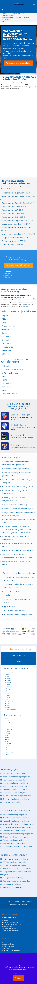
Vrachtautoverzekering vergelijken (16, 881)
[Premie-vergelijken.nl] (18, 4)
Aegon (5, 316)
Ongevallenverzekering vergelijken (17, 827)
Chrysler (8, 682)
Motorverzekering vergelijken (14, 780)
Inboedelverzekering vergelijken (16, 821)
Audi (7, 674)
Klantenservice (18, 655)
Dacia (8, 684)
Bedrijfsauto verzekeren (12, 887)
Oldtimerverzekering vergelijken (16, 799)
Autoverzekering (16, 14)
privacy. (25, 969)
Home (4, 14)
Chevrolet (9, 680)
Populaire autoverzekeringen (18, 649)
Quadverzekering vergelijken (14, 793)
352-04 (4, 21)
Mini (7, 720)
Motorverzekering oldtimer (13, 802)
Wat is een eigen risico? (14, 611)
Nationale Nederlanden (12, 369)
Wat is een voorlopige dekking (15, 469)
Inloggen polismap (8, 944)
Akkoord (18, 978)
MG (7, 718)
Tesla (7, 748)
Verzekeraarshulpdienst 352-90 (16, 224)
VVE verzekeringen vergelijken (15, 865)
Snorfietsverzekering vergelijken (16, 789)
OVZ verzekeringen (10, 373)
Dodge (8, 689)
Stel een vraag (6, 943)
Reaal (4, 376)
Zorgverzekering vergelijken (14, 831)
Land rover (9, 701)
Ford (7, 693)
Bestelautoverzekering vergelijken (16, 777)
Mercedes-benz (11, 709)
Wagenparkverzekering (12, 884)
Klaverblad (7, 350)
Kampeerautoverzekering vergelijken (17, 846)
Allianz (5, 319)
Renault (8, 733)
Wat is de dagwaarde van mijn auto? (18, 550)
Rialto (4, 380)
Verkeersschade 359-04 (12, 245)
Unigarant (6, 383)
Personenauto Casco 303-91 (14, 207)
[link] (18, 631)
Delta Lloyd (7, 336)
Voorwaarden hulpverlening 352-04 (18, 220)
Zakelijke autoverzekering (13, 878)
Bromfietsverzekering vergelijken (16, 786)
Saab (7, 735)
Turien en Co (7, 387)
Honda (8, 695)
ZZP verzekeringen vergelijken (15, 862)
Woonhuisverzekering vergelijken (16, 818)
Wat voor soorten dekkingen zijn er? (18, 509)
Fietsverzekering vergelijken (14, 840)
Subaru (8, 743)
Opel (7, 727)
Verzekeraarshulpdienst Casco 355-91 (18, 234)
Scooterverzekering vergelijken (15, 783)
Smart (8, 741)
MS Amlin (6, 366)
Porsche (8, 731)
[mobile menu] (34, 4)
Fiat (7, 691)
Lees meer (18, 973)
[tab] (18, 649)
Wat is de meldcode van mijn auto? (18, 486)
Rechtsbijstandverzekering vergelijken (18, 834)
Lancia (8, 703)
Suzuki (8, 746)
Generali (5, 340)
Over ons (18, 661)
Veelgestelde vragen (8, 946)
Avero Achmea (8, 326)
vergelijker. (25, 306)
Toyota (8, 750)
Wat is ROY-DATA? (12, 591)
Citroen (8, 678)
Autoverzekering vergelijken (14, 774)
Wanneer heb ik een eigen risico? (18, 615)
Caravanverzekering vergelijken (15, 837)
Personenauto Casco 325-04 (14, 213)
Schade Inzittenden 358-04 (14, 241)
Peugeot (9, 729)
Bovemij (5, 329)
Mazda (8, 707)
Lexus (8, 705)
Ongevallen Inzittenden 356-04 (16, 238)
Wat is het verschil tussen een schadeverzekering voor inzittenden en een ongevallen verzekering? (18, 530)
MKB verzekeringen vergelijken (15, 859)
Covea (4, 333)
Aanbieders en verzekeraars (11, 950)
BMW (8, 676)
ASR (4, 323)
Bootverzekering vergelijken (14, 843)
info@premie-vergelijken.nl (12, 924)
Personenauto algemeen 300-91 (16, 193)
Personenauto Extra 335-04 (14, 217)
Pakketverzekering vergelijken (15, 815)
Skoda (8, 739)
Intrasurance (7, 347)
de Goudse (7, 343)
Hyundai (8, 697)
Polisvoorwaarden (8, 15)
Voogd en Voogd (9, 394)
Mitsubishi (9, 723)
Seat (7, 737)
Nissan (8, 725)
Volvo (8, 754)
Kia (7, 699)
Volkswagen (10, 752)
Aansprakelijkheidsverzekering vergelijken (19, 824)
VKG (4, 390)
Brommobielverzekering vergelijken (17, 796)
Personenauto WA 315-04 (13, 210)
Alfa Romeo (10, 672)
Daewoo (9, 687)
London (5, 354)
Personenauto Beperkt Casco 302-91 (18, 203)
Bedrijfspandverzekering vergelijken (17, 868)
